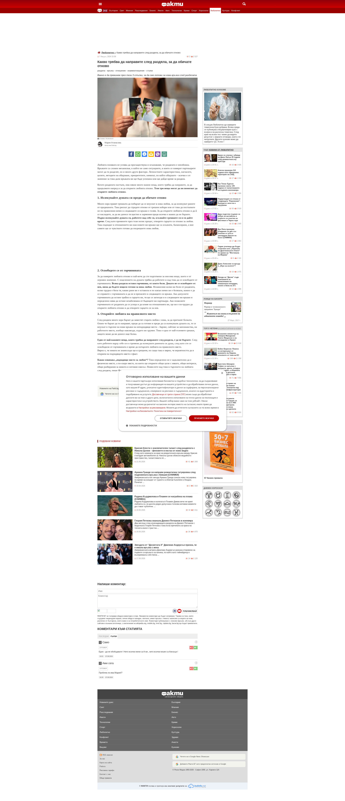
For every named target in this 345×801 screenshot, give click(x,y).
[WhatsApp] (138, 154)
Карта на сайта (106, 763)
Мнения (129, 10)
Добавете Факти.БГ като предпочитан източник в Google (203, 764)
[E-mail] (151, 154)
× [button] (222, 373)
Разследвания (141, 10)
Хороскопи (203, 10)
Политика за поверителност (168, 411)
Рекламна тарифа (107, 770)
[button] (141, 425)
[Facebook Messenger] (144, 154)
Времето (104, 742)
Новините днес (106, 702)
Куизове (175, 747)
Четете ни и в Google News (117, 394)
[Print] (164, 154)
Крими (186, 10)
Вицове (103, 747)
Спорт (194, 10)
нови (238, 328)
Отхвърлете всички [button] (171, 418)
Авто (167, 10)
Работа (102, 766)
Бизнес (153, 10)
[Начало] (172, 4)
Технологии (177, 10)
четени (214, 328)
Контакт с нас (105, 774)
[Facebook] (131, 154)
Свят (122, 10)
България (113, 10)
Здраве (175, 737)
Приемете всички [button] (204, 418)
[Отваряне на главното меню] (100, 4)
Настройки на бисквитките (139, 411)
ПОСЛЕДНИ (104, 636)
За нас (102, 759)
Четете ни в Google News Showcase (194, 757)
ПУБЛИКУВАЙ (190, 611)
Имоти (160, 10)
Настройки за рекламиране (151, 407)
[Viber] (157, 154)
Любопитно (215, 10)
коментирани (226, 328)
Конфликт (235, 10)
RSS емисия (108, 755)
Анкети (175, 742)
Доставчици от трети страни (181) (168, 394)
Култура (225, 10)
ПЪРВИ (114, 636)
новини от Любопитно (221, 150)
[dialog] (172, 400)
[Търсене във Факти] (244, 4)
